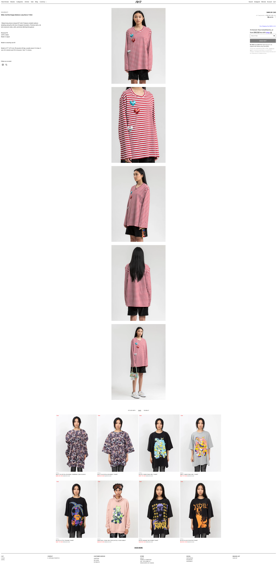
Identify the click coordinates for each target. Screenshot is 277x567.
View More (138, 548)
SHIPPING (96, 558)
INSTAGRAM (189, 558)
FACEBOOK (189, 559)
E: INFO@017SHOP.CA (54, 558)
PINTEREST (189, 561)
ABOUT (142, 558)
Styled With (131, 410)
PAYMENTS (97, 562)
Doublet (4, 12)
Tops (139, 410)
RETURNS (96, 560)
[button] (263, 16)
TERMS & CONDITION (145, 559)
